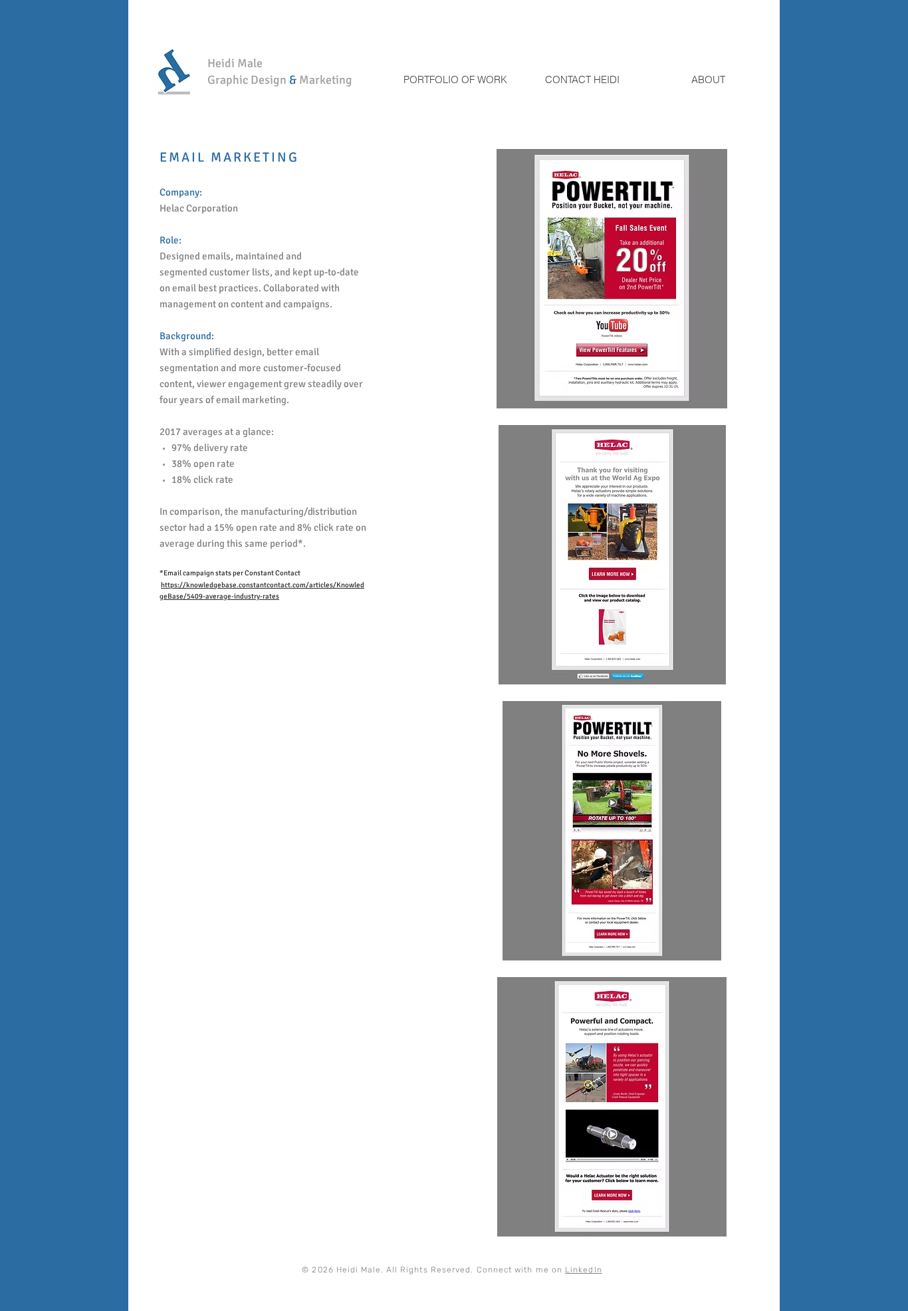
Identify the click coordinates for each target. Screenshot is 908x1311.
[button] (611, 278)
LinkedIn (583, 1269)
